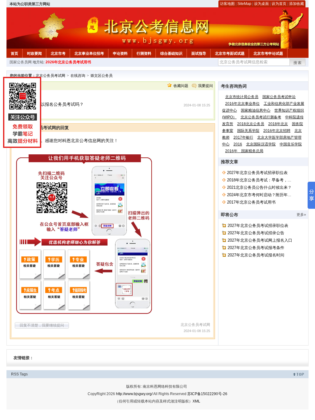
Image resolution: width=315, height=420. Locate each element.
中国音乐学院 (291, 144)
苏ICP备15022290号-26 (207, 394)
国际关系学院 (248, 131)
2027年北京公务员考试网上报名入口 (260, 240)
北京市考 (58, 53)
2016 (237, 144)
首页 (14, 53)
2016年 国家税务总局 (244, 151)
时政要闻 (34, 53)
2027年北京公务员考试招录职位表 (257, 172)
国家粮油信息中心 (255, 110)
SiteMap (244, 4)
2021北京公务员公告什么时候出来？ (259, 187)
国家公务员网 (21, 62)
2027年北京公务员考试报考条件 (256, 247)
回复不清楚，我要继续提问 (42, 325)
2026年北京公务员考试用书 (68, 62)
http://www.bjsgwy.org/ (134, 394)
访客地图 (227, 4)
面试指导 (198, 53)
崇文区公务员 (101, 75)
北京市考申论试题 (268, 53)
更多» (301, 214)
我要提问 (205, 86)
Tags (24, 374)
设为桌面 (261, 4)
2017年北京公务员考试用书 (251, 202)
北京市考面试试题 (230, 53)
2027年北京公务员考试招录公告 (256, 233)
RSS (15, 374)
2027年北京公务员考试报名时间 (256, 255)
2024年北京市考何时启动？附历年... (259, 194)
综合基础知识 (171, 53)
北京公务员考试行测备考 (261, 117)
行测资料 (144, 53)
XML (196, 401)
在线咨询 (77, 75)
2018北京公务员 (250, 124)
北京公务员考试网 (50, 75)
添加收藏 (296, 4)
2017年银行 (243, 137)
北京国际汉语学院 (261, 144)
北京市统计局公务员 (241, 97)
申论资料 (120, 53)
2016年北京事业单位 (242, 103)
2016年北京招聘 (276, 131)
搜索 (297, 63)
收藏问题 (180, 86)
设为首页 (279, 4)
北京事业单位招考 (89, 53)
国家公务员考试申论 (279, 97)
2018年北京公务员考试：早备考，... (259, 180)
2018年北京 (278, 124)
